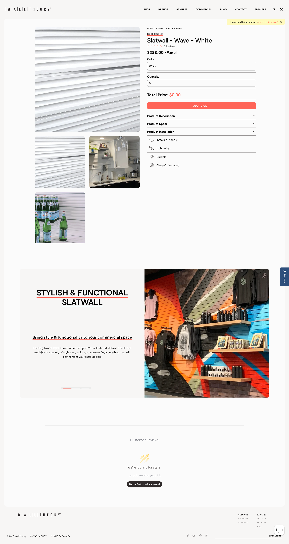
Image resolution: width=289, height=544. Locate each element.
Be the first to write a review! (144, 484)
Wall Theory (20, 536)
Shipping (261, 522)
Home (150, 28)
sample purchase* (268, 21)
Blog (223, 9)
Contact (241, 9)
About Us (243, 518)
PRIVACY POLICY (38, 536)
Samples (181, 9)
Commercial (204, 9)
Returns (261, 518)
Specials (260, 9)
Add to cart (201, 105)
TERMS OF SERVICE (60, 536)
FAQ (259, 526)
